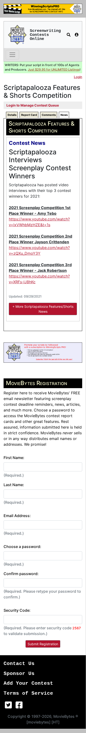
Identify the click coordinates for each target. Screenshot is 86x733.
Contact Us (19, 663)
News (64, 115)
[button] (68, 34)
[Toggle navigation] (12, 54)
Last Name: (14, 484)
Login (78, 77)
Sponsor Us (19, 673)
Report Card (29, 115)
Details (12, 115)
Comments (49, 115)
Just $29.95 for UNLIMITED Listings (54, 69)
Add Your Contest (28, 683)
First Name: (14, 457)
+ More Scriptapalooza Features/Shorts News (42, 308)
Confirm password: (21, 573)
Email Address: (17, 515)
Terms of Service (28, 693)
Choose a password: (22, 546)
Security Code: (17, 610)
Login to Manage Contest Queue (32, 105)
